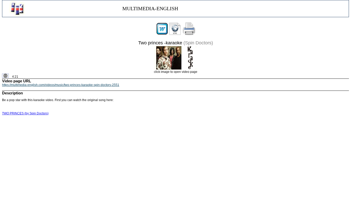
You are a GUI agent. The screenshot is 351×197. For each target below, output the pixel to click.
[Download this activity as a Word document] (162, 34)
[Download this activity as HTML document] (175, 34)
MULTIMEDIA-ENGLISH (150, 8)
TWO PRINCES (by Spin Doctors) (25, 113)
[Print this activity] (189, 34)
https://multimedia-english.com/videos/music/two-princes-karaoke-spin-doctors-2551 (60, 85)
